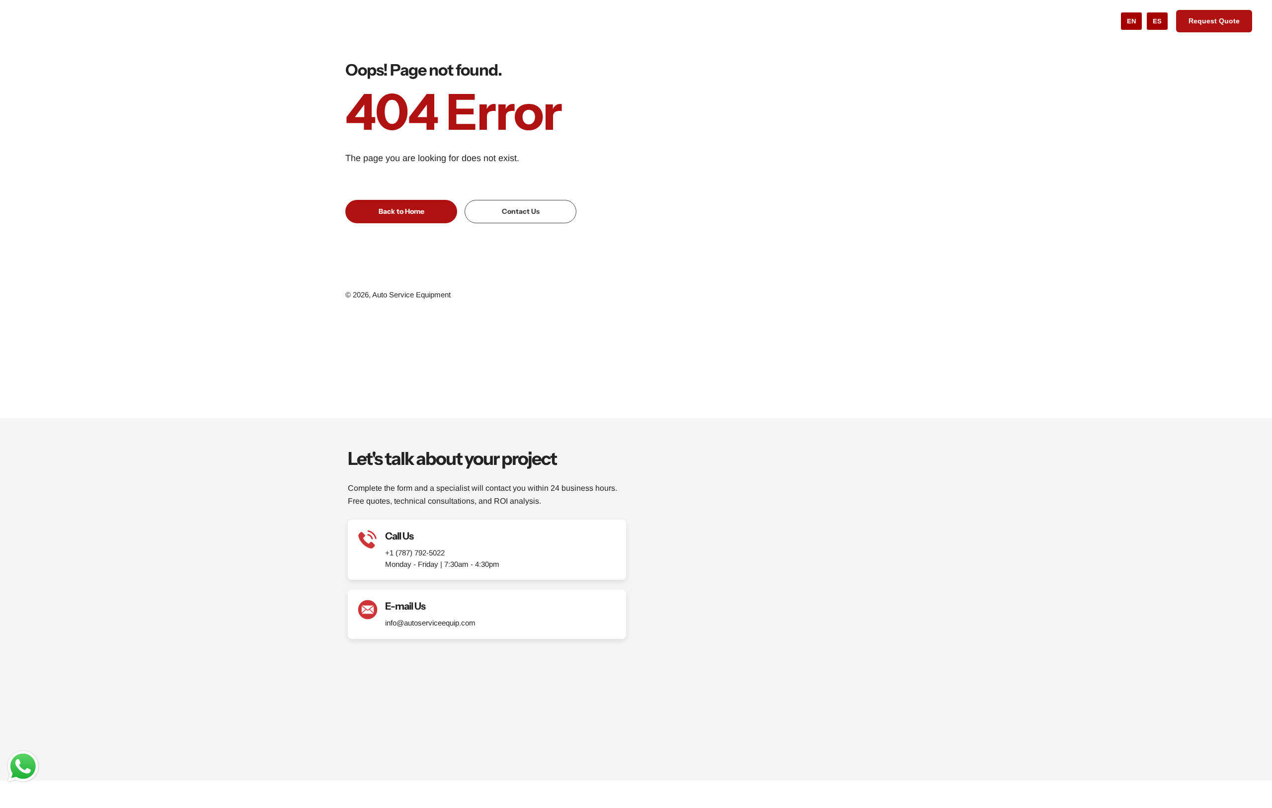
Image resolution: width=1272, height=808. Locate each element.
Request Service (669, 20)
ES (1157, 21)
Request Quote (1214, 21)
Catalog (525, 20)
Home (488, 20)
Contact (724, 20)
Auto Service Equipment (411, 294)
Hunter (571, 20)
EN (1131, 21)
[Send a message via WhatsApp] (23, 766)
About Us (612, 20)
